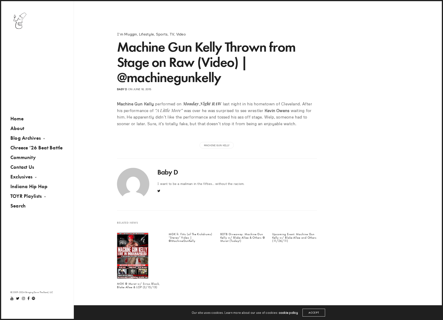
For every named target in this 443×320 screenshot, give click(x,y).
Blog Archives (25, 138)
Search (18, 205)
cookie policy (288, 312)
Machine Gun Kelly (216, 145)
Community (23, 157)
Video (181, 34)
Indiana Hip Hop (29, 186)
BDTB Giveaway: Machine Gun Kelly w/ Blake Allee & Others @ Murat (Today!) (242, 238)
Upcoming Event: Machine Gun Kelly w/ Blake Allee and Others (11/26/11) (294, 238)
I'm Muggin (127, 34)
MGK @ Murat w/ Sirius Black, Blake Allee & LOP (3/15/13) (138, 285)
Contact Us (22, 167)
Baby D (122, 89)
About (17, 128)
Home (17, 118)
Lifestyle (146, 34)
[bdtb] (19, 21)
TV (172, 34)
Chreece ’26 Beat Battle (36, 147)
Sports (162, 34)
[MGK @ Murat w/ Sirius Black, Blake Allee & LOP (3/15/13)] (132, 257)
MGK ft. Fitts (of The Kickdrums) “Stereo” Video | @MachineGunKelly (190, 238)
